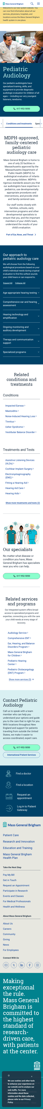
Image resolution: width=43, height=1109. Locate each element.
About (8, 923)
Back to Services (13, 35)
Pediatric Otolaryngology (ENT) (21, 671)
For (11, 950)
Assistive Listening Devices (19, 462)
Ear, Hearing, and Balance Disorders (21, 645)
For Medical (17, 901)
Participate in (15, 890)
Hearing (12, 493)
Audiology (17, 632)
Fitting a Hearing (16, 482)
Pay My (8, 874)
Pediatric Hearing (17, 662)
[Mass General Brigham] (13, 3)
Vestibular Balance (20, 432)
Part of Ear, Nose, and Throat (19, 234)
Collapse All (20, 283)
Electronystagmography (17, 476)
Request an (16, 885)
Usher (14, 426)
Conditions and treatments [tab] (19, 123)
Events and (13, 896)
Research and (19, 841)
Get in (9, 880)
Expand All (7, 283)
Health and (14, 906)
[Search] (32, 4)
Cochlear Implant (18, 468)
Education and (17, 848)
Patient (11, 835)
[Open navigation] (38, 3)
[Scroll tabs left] (1, 123)
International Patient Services (21, 755)
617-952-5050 (23, 108)
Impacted (14, 405)
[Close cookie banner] (31, 1076)
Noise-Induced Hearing (20, 416)
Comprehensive (19, 638)
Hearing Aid (14, 488)
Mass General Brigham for (20, 654)
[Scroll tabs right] (41, 123)
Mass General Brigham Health (17, 856)
